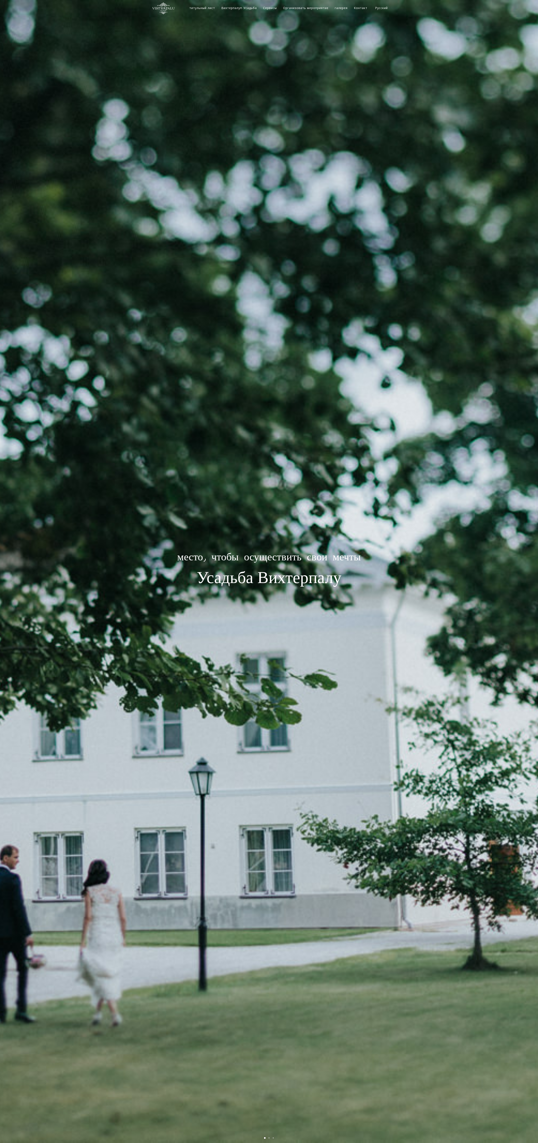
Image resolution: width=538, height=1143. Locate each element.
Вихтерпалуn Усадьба (239, 8)
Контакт (360, 8)
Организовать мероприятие (305, 8)
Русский (381, 8)
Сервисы (270, 8)
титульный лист (202, 8)
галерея (341, 8)
